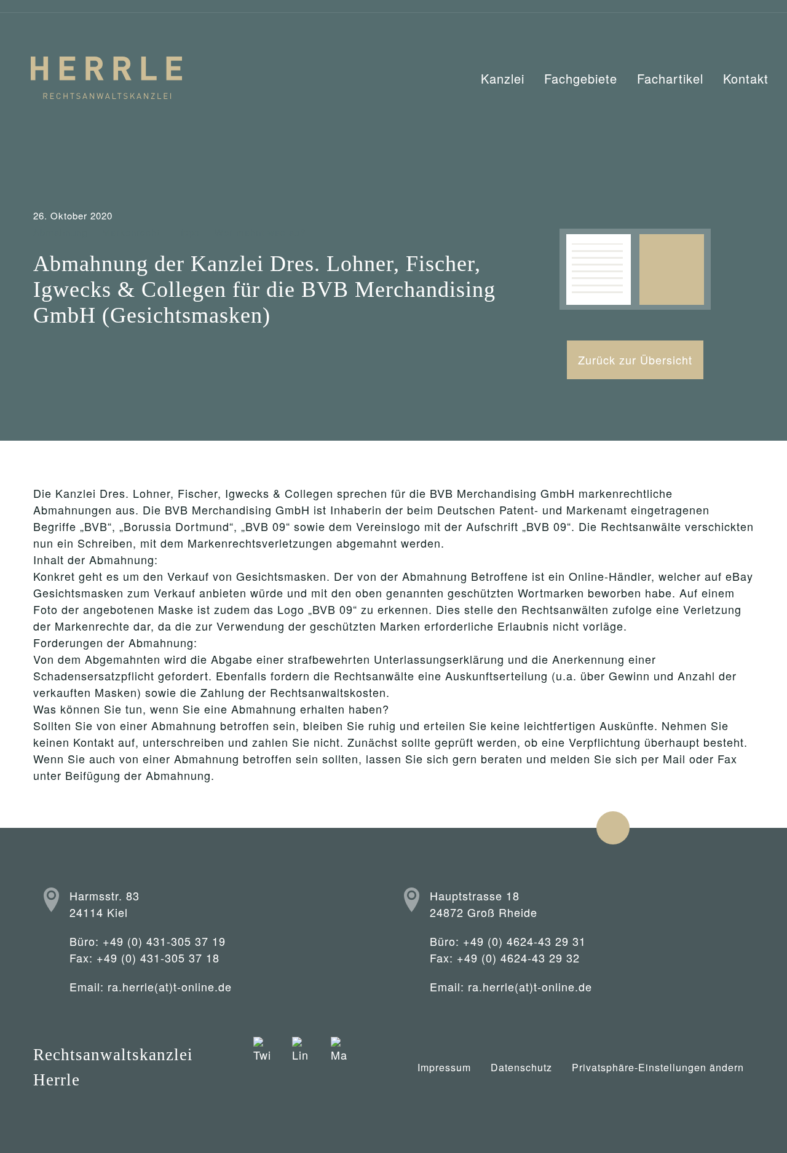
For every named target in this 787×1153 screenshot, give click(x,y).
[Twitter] (261, 1067)
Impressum (444, 1067)
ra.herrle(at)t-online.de (170, 986)
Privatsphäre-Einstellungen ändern (658, 1067)
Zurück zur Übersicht (635, 360)
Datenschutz (521, 1067)
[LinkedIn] (300, 1067)
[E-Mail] (339, 1067)
